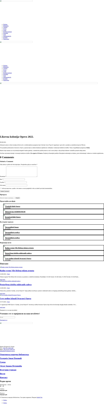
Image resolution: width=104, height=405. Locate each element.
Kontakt (5, 37)
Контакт (3, 377)
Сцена (3, 362)
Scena (4, 29)
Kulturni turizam (7, 31)
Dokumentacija (7, 36)
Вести (2, 374)
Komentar (3, 176)
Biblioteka (6, 26)
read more (2, 279)
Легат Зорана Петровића (11, 366)
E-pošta (2, 182)
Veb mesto (2, 185)
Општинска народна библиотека (14, 354)
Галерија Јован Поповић (11, 358)
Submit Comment (5, 191)
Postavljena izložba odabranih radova (16, 284)
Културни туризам (8, 370)
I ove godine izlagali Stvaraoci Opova (15, 298)
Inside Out (39, 397)
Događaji (5, 33)
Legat (4, 30)
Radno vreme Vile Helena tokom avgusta (17, 271)
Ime (1, 179)
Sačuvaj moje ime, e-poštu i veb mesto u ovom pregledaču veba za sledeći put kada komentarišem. (27, 188)
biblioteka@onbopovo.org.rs (7, 351)
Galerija (5, 27)
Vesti (4, 34)
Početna (5, 24)
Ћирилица (6, 39)
